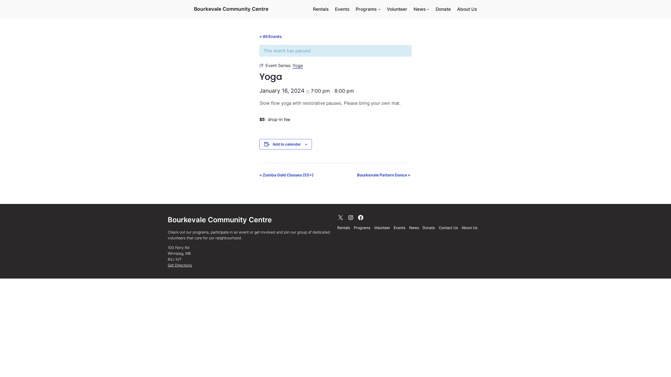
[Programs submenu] (379, 9)
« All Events (270, 36)
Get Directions (180, 265)
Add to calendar (287, 144)
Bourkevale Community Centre (231, 9)
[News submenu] (428, 9)
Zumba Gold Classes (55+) (286, 175)
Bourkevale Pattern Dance (383, 175)
